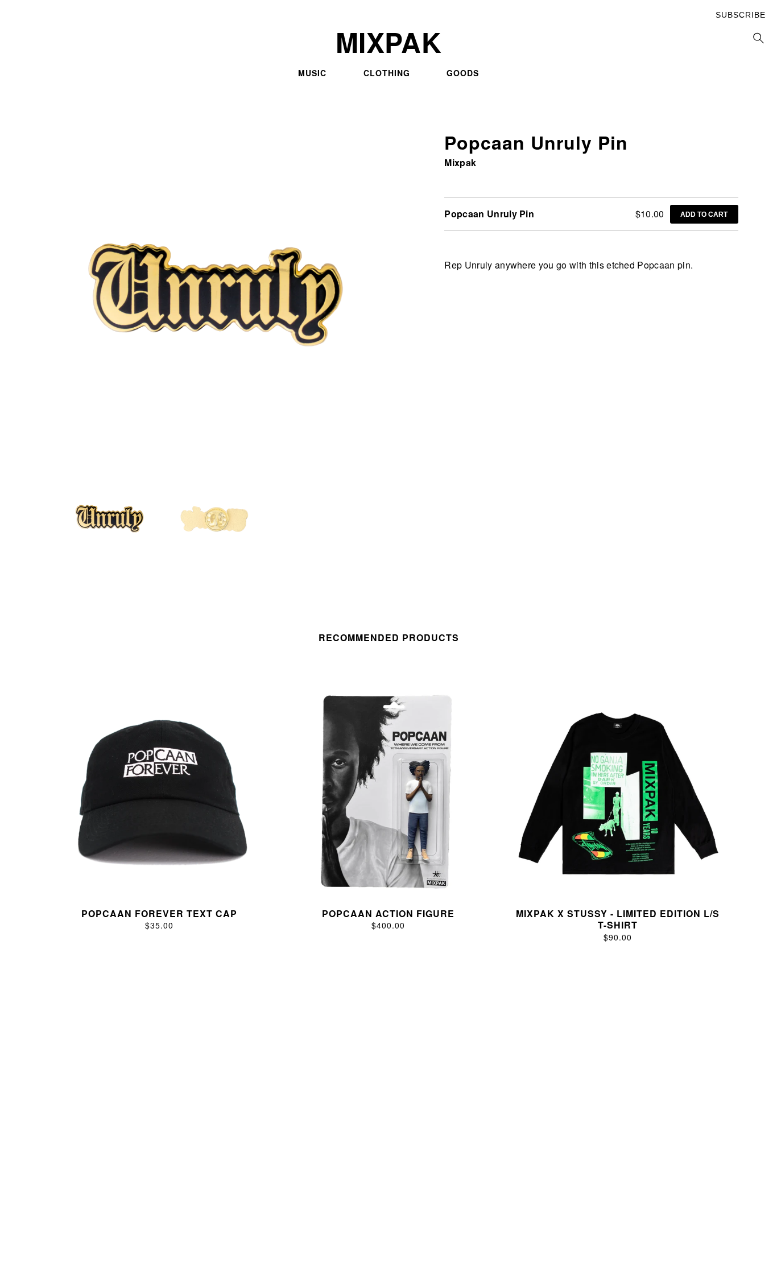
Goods (463, 73)
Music (312, 73)
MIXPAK (388, 42)
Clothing (386, 73)
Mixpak (460, 162)
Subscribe (741, 14)
